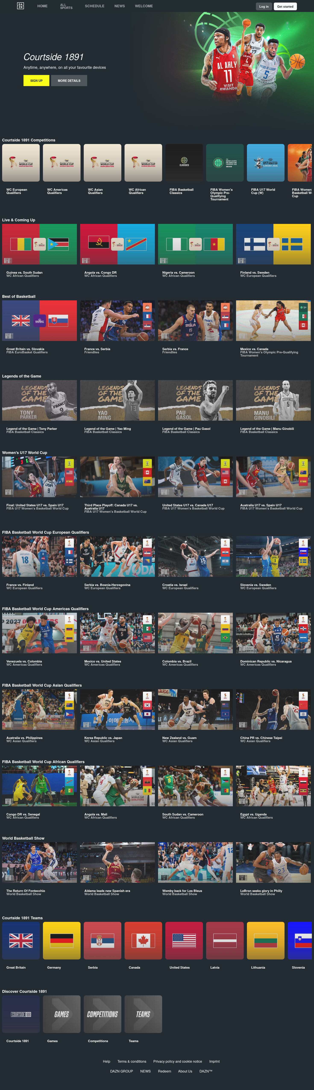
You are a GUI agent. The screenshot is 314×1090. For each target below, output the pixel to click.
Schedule (94, 6)
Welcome (144, 6)
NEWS (145, 1071)
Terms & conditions (131, 1061)
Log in (264, 6)
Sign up (36, 80)
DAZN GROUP (121, 1071)
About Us (185, 1071)
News (119, 6)
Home (42, 6)
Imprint (214, 1061)
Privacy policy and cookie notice (177, 1061)
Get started (285, 6)
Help (106, 1061)
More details (69, 80)
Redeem (164, 1071)
